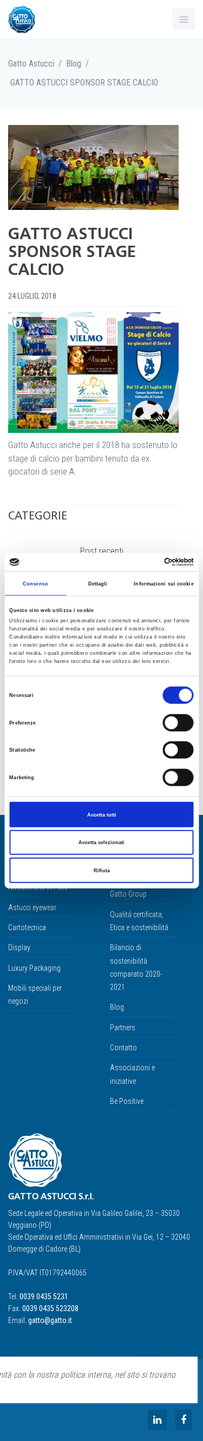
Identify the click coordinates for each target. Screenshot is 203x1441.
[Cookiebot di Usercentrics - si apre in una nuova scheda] (147, 562)
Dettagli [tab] (98, 583)
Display (19, 947)
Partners (122, 1027)
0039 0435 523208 (50, 1308)
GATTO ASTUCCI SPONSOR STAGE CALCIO (84, 82)
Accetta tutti (101, 814)
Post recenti (101, 550)
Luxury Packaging (34, 968)
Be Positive (126, 1101)
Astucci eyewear (32, 907)
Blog (73, 63)
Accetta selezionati (101, 842)
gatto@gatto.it (50, 1320)
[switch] (178, 722)
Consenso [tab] (35, 583)
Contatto (123, 1047)
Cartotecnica (27, 927)
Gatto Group (128, 894)
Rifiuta (102, 870)
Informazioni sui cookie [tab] (163, 583)
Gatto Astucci (31, 63)
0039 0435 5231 (43, 1296)
